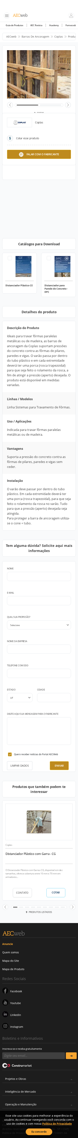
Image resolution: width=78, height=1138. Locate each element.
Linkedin (15, 1015)
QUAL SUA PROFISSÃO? (18, 617)
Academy (53, 25)
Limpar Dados (19, 765)
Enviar (59, 765)
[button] (10, 105)
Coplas (58, 36)
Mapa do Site (10, 961)
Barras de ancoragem (35, 36)
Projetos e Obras (15, 1079)
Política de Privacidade (57, 1123)
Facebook (16, 991)
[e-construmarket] (17, 1065)
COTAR (56, 892)
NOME (10, 568)
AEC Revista (36, 25)
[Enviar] (71, 1055)
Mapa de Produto (13, 969)
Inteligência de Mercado (20, 1091)
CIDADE (41, 689)
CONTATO (22, 892)
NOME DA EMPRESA (17, 641)
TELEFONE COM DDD (17, 665)
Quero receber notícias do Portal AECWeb (36, 754)
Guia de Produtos (14, 25)
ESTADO (11, 689)
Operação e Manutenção (20, 1104)
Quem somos (10, 952)
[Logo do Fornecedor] (19, 122)
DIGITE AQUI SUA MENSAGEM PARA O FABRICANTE (32, 713)
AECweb (11, 36)
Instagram (16, 1027)
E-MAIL (10, 592)
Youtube (15, 1003)
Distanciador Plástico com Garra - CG (30, 854)
